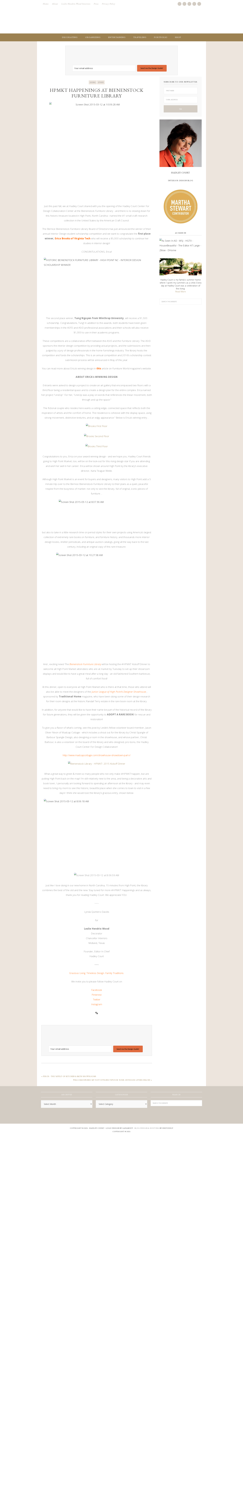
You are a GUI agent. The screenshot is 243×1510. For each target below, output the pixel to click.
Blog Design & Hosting (146, 1128)
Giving (93, 82)
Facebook (96, 990)
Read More (180, 291)
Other (101, 82)
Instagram (96, 1004)
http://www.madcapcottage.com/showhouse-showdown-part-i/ (96, 755)
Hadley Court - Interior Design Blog (121, 17)
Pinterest (97, 994)
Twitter (96, 999)
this (99, 368)
